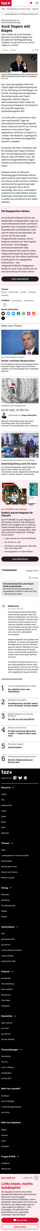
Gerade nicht (28, 1178)
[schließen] (36, 1178)
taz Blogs (5, 1096)
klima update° (7, 989)
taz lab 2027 (6, 1078)
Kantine (4, 1135)
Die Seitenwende (8, 906)
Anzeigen (5, 1146)
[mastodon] (15, 779)
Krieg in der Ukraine (9, 872)
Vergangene (6, 1073)
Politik (4, 794)
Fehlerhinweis (29, 300)
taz (6, 772)
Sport (3, 816)
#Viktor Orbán (14, 292)
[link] (3, 9)
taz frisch (5, 1028)
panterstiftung (7, 956)
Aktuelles (5, 894)
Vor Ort (4, 1062)
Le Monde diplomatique (11, 1107)
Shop (3, 1141)
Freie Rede (5, 1000)
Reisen (4, 1130)
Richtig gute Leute (9, 866)
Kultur (3, 811)
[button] (37, 3)
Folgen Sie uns (6, 778)
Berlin (3, 822)
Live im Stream (7, 1067)
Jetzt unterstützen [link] (20, 279)
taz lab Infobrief (7, 1039)
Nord (3, 827)
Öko (3, 800)
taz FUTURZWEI (7, 1101)
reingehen (5, 1006)
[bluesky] (20, 779)
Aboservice (6, 1169)
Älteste (36, 571)
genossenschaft (8, 939)
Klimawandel (6, 861)
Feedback (5, 1163)
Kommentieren (17, 300)
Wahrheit (5, 833)
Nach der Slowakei (14, 84)
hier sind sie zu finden (13, 594)
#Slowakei (32, 292)
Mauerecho (6, 995)
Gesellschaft (6, 805)
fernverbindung (7, 984)
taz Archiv (5, 1112)
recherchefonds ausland (11, 950)
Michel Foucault (8, 878)
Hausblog (5, 900)
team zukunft (6, 1023)
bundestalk (6, 978)
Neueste (29, 571)
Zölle (3, 850)
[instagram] (25, 779)
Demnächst (6, 1056)
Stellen (4, 911)
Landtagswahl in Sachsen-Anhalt (15, 855)
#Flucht (4, 292)
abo (3, 934)
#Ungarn (23, 292)
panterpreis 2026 (8, 961)
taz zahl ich (5, 945)
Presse (4, 917)
